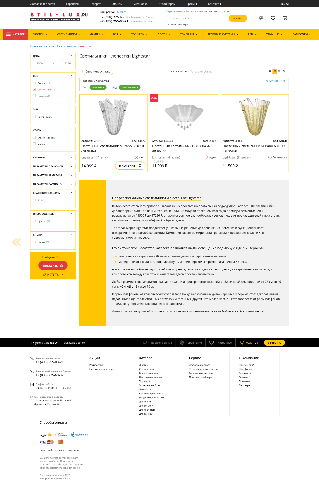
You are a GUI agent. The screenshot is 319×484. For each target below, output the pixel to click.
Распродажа (96, 365)
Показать (50, 265)
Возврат (95, 4)
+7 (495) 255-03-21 (127, 21)
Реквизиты (245, 373)
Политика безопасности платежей (59, 450)
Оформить (274, 342)
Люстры (44, 83)
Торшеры (44, 95)
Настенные (45, 116)
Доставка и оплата (42, 4)
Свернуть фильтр (97, 71)
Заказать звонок (74, 342)
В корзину (127, 165)
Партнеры (245, 385)
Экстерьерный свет (150, 385)
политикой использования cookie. (60, 467)
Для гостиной (147, 409)
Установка (141, 4)
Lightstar (43, 221)
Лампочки (145, 389)
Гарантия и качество (201, 373)
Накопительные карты (102, 369)
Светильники (66, 46)
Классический (46, 137)
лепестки (97, 87)
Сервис (195, 358)
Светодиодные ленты (151, 393)
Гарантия (72, 4)
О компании (249, 358)
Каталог (19, 34)
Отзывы (117, 4)
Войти (284, 4)
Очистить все (276, 81)
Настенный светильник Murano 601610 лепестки (112, 148)
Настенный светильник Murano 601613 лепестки (254, 148)
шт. (249, 342)
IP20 (41, 200)
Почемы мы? (246, 365)
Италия (43, 242)
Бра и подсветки (148, 373)
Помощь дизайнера (200, 377)
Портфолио (245, 369)
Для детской (146, 405)
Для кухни (145, 401)
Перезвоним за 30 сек (180, 11)
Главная (36, 46)
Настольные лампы (150, 377)
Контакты (214, 4)
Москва (121, 12)
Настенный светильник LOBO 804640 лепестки (181, 148)
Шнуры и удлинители (151, 397)
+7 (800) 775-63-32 (126, 17)
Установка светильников (203, 369)
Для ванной (145, 413)
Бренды (191, 4)
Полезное (244, 381)
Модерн (43, 144)
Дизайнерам (167, 4)
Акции (94, 358)
